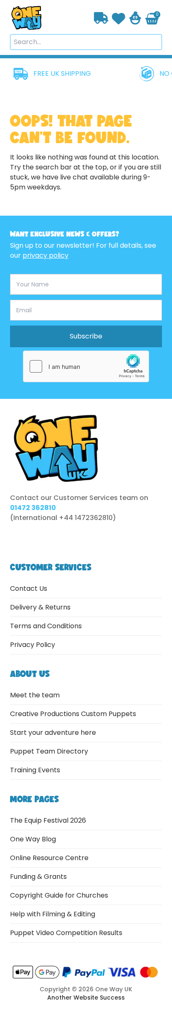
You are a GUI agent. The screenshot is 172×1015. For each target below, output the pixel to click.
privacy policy (45, 255)
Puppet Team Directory (49, 751)
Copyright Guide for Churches (59, 895)
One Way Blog (33, 839)
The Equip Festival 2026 (48, 820)
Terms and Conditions (46, 626)
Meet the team (35, 695)
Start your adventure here (53, 732)
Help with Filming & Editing (52, 914)
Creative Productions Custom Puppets (73, 714)
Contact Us (28, 588)
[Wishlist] (118, 18)
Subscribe (86, 336)
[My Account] (135, 18)
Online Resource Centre (49, 858)
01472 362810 (33, 507)
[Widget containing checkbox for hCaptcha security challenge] (86, 366)
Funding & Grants (38, 876)
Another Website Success (86, 997)
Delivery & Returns (40, 607)
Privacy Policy (32, 644)
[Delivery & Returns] (101, 18)
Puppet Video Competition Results (66, 933)
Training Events (35, 770)
